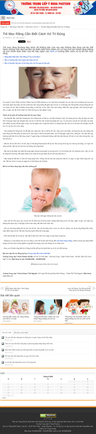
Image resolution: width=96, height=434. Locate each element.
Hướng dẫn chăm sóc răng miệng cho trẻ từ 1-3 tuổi (16, 318)
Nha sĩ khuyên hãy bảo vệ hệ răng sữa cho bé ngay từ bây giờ (27, 63)
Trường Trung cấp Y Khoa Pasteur (48, 424)
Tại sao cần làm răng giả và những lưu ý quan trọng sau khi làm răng (28, 337)
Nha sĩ (53, 51)
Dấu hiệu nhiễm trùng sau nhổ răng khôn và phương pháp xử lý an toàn (29, 350)
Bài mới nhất (6, 332)
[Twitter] (51, 418)
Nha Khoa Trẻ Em (32, 27)
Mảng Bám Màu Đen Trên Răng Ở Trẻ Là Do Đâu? (22, 57)
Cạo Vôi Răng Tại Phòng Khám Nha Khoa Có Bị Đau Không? (79, 288)
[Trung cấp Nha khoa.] (48, 7)
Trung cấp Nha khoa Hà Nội (39, 253)
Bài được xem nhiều (21, 332)
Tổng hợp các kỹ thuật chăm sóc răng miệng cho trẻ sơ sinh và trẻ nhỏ (77, 319)
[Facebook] (49, 418)
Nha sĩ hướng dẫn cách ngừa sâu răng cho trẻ (21, 60)
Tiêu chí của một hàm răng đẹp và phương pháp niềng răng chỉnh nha (33, 23)
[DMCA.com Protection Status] (48, 415)
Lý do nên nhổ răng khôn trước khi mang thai (20, 362)
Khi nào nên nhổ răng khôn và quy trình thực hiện (22, 356)
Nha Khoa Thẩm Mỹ (16, 27)
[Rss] (45, 418)
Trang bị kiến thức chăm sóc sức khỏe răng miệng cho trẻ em (46, 318)
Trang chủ (3, 27)
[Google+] (47, 418)
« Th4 (4, 398)
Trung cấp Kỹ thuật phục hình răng (30, 422)
